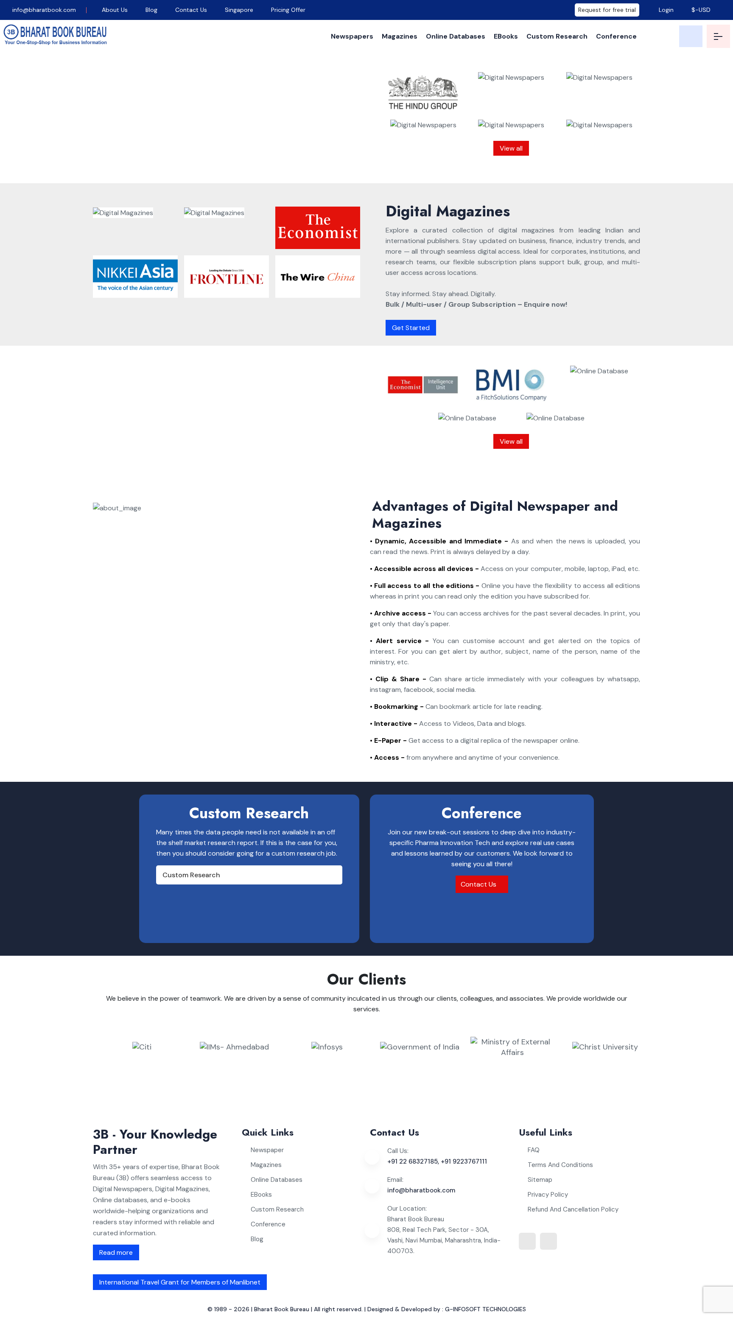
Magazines (399, 36)
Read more (116, 1252)
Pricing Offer (288, 10)
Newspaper (267, 1150)
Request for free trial (607, 10)
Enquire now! (252, 165)
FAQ (534, 1150)
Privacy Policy (548, 1194)
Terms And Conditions (560, 1165)
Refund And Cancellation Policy (573, 1209)
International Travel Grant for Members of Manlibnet (179, 1282)
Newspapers (352, 36)
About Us (115, 10)
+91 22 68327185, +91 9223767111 (437, 1161)
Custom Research (557, 36)
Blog (151, 10)
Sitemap (540, 1179)
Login (665, 10)
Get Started (411, 327)
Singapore (239, 10)
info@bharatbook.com (43, 10)
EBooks (506, 36)
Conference (616, 36)
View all (511, 148)
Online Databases (455, 36)
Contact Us (191, 10)
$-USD (701, 10)
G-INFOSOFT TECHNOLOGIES (485, 1309)
